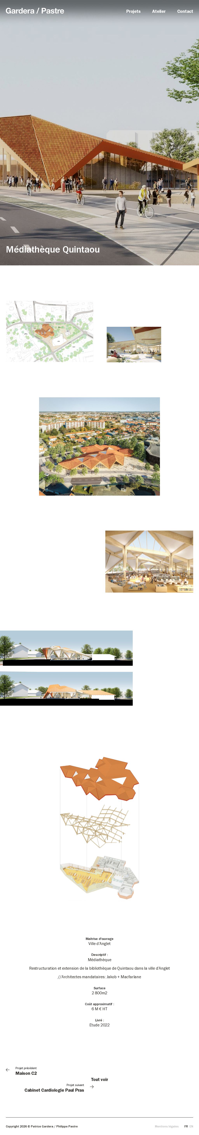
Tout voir (99, 1080)
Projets (133, 12)
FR (186, 1126)
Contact (185, 12)
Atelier (158, 12)
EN (191, 1126)
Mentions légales (167, 1126)
